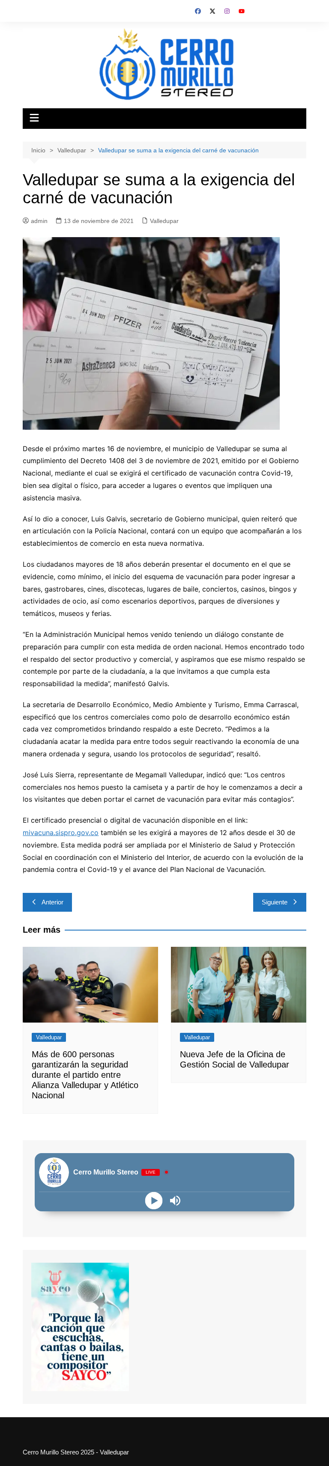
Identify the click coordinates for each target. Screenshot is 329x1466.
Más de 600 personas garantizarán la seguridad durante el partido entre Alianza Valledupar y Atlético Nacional (85, 1075)
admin (39, 220)
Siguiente (274, 902)
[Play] (154, 1200)
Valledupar (164, 220)
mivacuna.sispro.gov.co (61, 832)
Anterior (52, 902)
